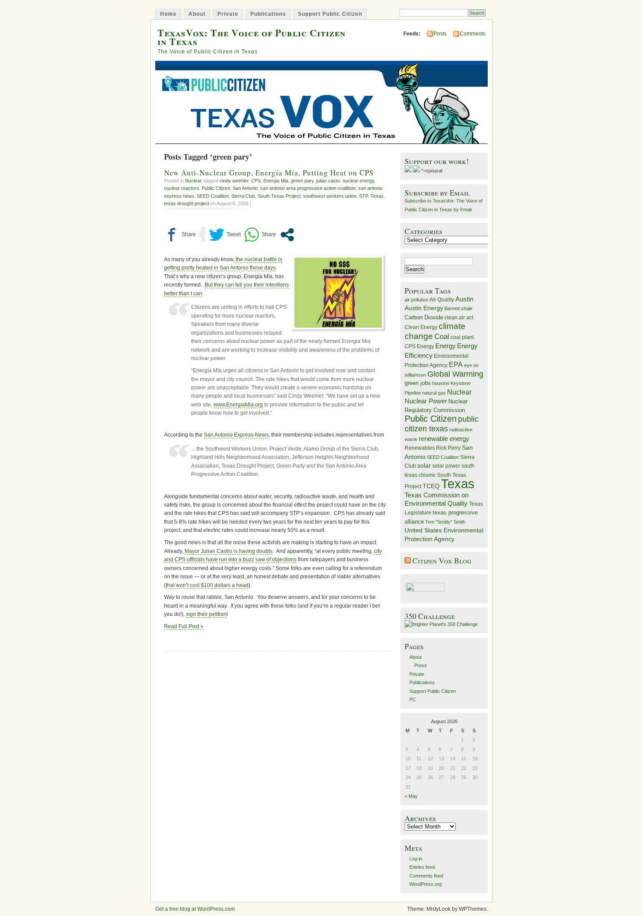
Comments (473, 34)
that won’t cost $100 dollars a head (207, 585)
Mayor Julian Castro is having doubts (229, 551)
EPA (456, 364)
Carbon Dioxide (424, 317)
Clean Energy (421, 327)
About (197, 14)
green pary (302, 180)
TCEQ (431, 485)
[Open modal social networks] (287, 234)
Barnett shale (458, 308)
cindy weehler (234, 180)
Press (420, 665)
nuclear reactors (181, 188)
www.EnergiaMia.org (238, 405)
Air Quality (442, 300)
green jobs (418, 383)
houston (440, 383)
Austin (464, 299)
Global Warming (455, 374)
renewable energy (444, 438)
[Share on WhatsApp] (260, 234)
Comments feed (426, 875)
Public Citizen (216, 188)
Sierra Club (243, 196)
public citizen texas (442, 423)
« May (411, 796)
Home (168, 14)
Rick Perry (448, 448)
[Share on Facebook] (180, 234)
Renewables (420, 448)
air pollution (416, 299)
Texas (377, 196)
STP (363, 196)
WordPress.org (425, 884)
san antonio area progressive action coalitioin (308, 188)
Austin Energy (424, 307)
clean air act (458, 318)
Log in (415, 858)
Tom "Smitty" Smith (445, 521)
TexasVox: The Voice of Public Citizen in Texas (251, 37)
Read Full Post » (183, 626)
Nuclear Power (426, 401)
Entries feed (422, 867)
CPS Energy (419, 346)
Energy (445, 346)
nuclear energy (358, 180)
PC (412, 699)
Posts (440, 34)
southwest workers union (329, 196)
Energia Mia (275, 180)
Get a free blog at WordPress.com (195, 909)
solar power (446, 466)
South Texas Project (279, 196)
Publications (268, 14)
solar (424, 465)
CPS (256, 180)
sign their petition (206, 614)
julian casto (328, 180)
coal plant (462, 337)
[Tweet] (225, 234)
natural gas (434, 392)
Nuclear (193, 180)
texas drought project (186, 203)
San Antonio (245, 188)
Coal (441, 336)
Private (227, 14)
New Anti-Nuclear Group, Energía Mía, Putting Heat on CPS (269, 173)
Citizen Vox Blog (442, 561)
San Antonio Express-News (236, 435)
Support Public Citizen (330, 14)
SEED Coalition (213, 196)
